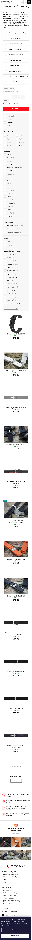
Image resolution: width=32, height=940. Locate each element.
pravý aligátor (12, 287)
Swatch (10, 280)
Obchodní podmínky (9, 895)
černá (10, 190)
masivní (10, 257)
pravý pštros (11, 297)
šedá (9, 210)
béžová (10, 187)
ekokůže (10, 164)
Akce (9, 119)
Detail (16, 343)
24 (9, 145)
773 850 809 (13, 911)
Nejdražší (22, 97)
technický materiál (14, 171)
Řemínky (5, 879)
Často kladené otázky (10, 893)
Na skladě (11, 116)
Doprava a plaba (8, 898)
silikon (10, 158)
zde (13, 925)
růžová (10, 206)
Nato (9, 267)
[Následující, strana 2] (16, 772)
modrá (10, 200)
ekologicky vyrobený (14, 303)
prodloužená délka (13, 232)
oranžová (11, 203)
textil (9, 161)
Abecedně (5, 100)
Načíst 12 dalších (16, 766)
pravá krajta (11, 293)
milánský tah (12, 271)
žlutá (9, 216)
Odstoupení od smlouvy (10, 874)
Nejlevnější (15, 97)
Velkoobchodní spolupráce (11, 877)
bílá (9, 183)
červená (10, 193)
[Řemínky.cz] (16, 866)
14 (20, 135)
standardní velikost (14, 225)
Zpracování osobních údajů (12, 901)
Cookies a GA (7, 890)
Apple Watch (11, 274)
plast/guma (11, 174)
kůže (9, 155)
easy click (11, 261)
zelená (10, 213)
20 (9, 142)
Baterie (5, 882)
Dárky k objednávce (9, 903)
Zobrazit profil (16, 834)
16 (8, 139)
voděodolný (8, 89)
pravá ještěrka (12, 290)
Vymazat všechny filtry (10, 92)
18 (21, 139)
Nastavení (15, 930)
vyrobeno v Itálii (12, 277)
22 (21, 142)
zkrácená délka (12, 229)
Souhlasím (15, 936)
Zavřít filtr (16, 109)
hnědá (10, 197)
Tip (8, 126)
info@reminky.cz (9, 915)
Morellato (11, 245)
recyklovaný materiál (14, 168)
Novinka (10, 122)
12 (8, 135)
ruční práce (12, 254)
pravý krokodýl (12, 284)
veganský (11, 300)
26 (20, 145)
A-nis (9, 242)
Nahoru (16, 781)
